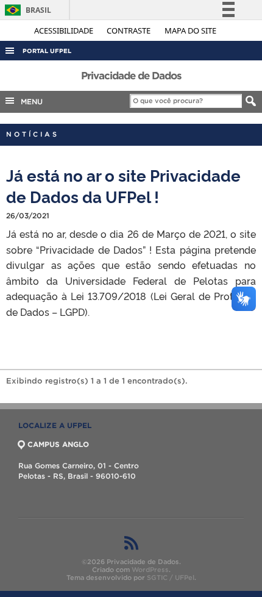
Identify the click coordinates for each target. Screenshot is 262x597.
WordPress (150, 569)
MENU (29, 101)
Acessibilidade (64, 30)
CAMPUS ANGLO (58, 444)
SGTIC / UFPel (170, 577)
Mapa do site (190, 30)
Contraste (129, 30)
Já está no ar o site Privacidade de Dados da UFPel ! (123, 185)
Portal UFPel (47, 51)
